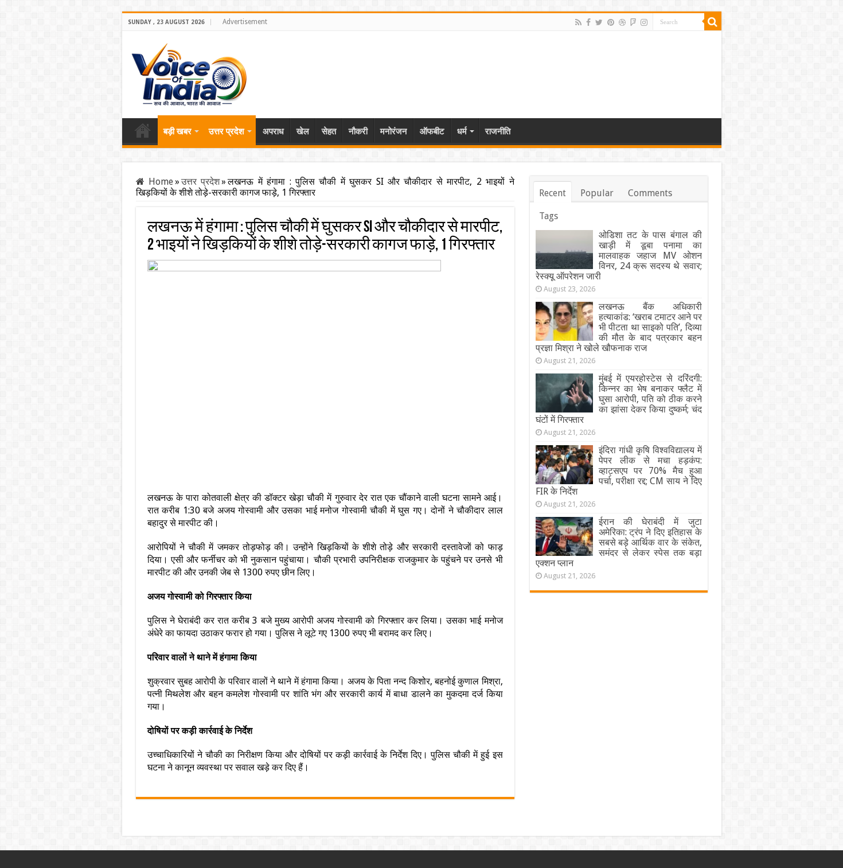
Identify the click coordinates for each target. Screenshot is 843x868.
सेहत (329, 131)
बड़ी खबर (177, 131)
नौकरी (358, 131)
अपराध (273, 131)
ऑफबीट (432, 131)
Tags (548, 216)
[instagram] (644, 22)
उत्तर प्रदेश (226, 131)
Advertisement (245, 22)
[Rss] (578, 22)
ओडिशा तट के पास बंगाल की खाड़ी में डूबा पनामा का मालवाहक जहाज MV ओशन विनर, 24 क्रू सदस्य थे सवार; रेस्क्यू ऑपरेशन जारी (619, 255)
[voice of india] (189, 72)
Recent (552, 193)
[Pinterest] (610, 22)
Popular (597, 193)
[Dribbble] (622, 22)
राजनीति (497, 131)
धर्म (462, 131)
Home (143, 130)
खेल (302, 131)
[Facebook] (588, 22)
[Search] (712, 21)
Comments (650, 193)
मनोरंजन (393, 131)
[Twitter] (599, 22)
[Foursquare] (633, 22)
